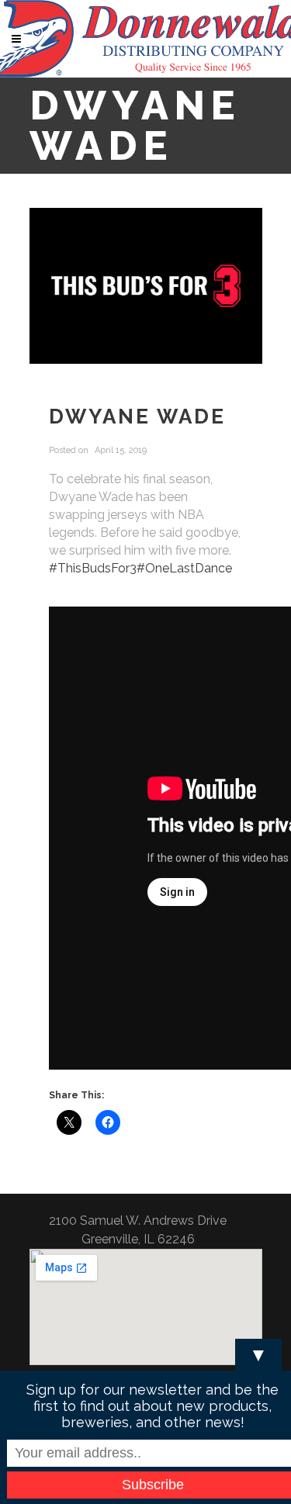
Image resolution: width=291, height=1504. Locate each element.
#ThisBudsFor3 (93, 568)
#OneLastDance (184, 568)
